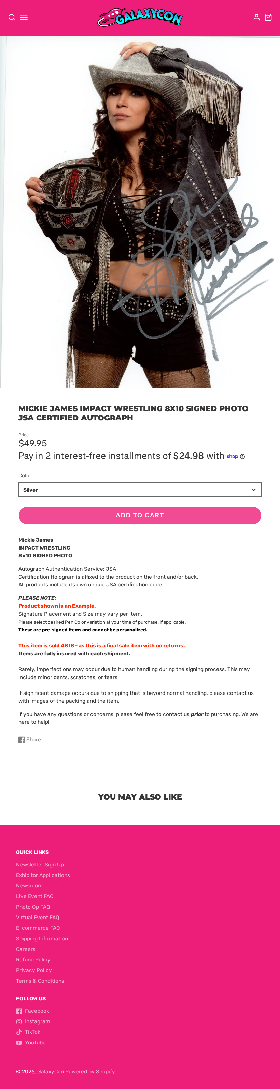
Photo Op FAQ (33, 907)
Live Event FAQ (35, 896)
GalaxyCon (50, 1072)
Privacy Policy (34, 970)
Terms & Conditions (40, 981)
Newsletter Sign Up (40, 865)
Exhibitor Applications (43, 875)
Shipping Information (42, 939)
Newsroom (29, 886)
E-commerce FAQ (38, 928)
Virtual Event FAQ (37, 917)
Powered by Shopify (90, 1072)
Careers (26, 949)
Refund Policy (33, 960)
